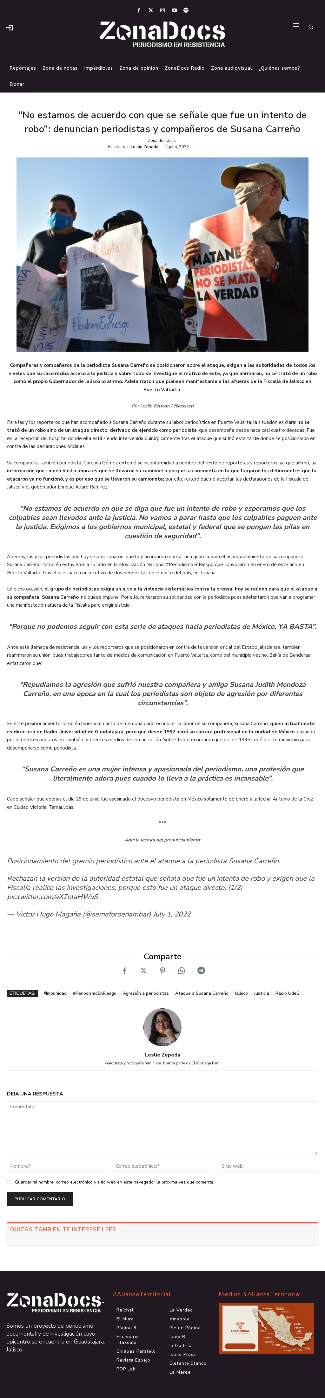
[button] (311, 27)
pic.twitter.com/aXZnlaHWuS (52, 897)
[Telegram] (200, 970)
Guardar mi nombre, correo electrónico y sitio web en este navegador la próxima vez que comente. (114, 1182)
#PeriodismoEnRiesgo (94, 993)
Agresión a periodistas (146, 993)
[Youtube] (174, 10)
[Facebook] (139, 10)
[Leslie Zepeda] (162, 1027)
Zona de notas (162, 141)
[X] (143, 970)
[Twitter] (150, 10)
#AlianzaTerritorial (142, 1294)
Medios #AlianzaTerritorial (260, 1294)
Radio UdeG (287, 993)
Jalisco (241, 993)
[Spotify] (186, 10)
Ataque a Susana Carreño (202, 993)
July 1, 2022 (172, 914)
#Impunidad (55, 993)
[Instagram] (162, 10)
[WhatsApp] (181, 970)
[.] (9, 26)
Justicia (261, 993)
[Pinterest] (162, 970)
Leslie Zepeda (144, 147)
